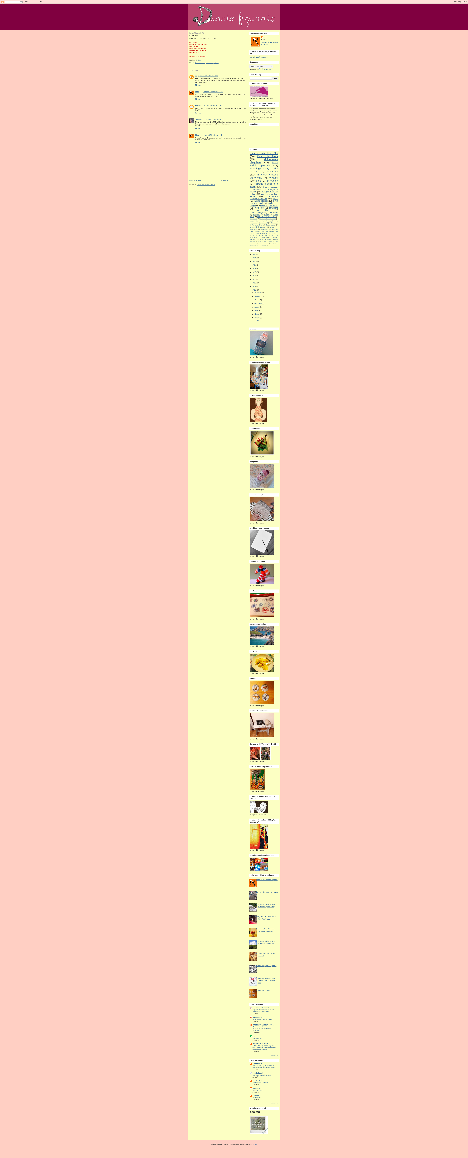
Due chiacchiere (200, 63)
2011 (254, 286)
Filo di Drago (257, 1081)
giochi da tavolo (257, 221)
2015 (254, 272)
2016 (254, 269)
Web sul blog (258, 1017)
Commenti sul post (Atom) (206, 185)
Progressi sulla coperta (260, 1083)
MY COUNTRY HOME (260, 1044)
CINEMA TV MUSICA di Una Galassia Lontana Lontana (263, 1026)
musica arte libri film (264, 153)
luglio (256, 311)
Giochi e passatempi (269, 206)
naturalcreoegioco (258, 212)
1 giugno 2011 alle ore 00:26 (213, 119)
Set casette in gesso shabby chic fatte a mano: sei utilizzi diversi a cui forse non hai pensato (264, 1048)
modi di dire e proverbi (268, 219)
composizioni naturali (257, 227)
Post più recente (195, 180)
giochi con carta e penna (259, 235)
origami (273, 177)
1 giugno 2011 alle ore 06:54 (213, 135)
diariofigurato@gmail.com (259, 57)
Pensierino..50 (258, 1073)
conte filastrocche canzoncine (266, 233)
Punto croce (259, 208)
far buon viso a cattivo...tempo (267, 892)
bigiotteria (272, 171)
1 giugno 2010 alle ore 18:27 (213, 92)
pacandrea (256, 1096)
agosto (257, 307)
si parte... (257, 320)
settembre (258, 303)
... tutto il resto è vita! (261, 1008)
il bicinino (264, 237)
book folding (270, 225)
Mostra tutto (274, 1055)
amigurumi (253, 219)
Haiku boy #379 (258, 1090)
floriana (198, 105)
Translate (267, 69)
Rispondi (198, 85)
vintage (266, 215)
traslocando (274, 213)
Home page (224, 180)
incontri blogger (261, 201)
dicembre (257, 293)
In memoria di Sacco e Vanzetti (263, 1019)
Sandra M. (199, 119)
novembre (258, 296)
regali (275, 199)
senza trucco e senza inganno (267, 880)
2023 (254, 261)
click (258, 180)
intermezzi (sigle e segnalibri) (266, 966)
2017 (254, 265)
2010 (254, 290)
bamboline (273, 208)
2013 (254, 279)
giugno (257, 314)
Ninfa (197, 92)
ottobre (257, 300)
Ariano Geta (257, 1088)
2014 (254, 276)
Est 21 (255, 1036)
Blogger (255, 1144)
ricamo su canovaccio (264, 239)
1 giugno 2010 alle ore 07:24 (208, 76)
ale (196, 76)
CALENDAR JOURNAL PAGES (264, 197)
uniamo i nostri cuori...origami (258, 245)
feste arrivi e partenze (212, 63)
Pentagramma (257, 1038)
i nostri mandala (264, 243)
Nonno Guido (257, 1098)
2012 (254, 283)
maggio (257, 318)
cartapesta (256, 215)
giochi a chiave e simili (265, 241)
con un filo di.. (264, 210)
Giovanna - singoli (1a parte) (262, 1075)
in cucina (272, 180)
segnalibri (264, 229)
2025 (254, 254)
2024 (254, 258)
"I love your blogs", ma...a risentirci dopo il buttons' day (265, 980)
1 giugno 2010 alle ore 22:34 (212, 105)
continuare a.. (258, 1064)
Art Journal (264, 223)
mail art (274, 243)
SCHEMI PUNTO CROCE (266, 217)
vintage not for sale (263, 990)
